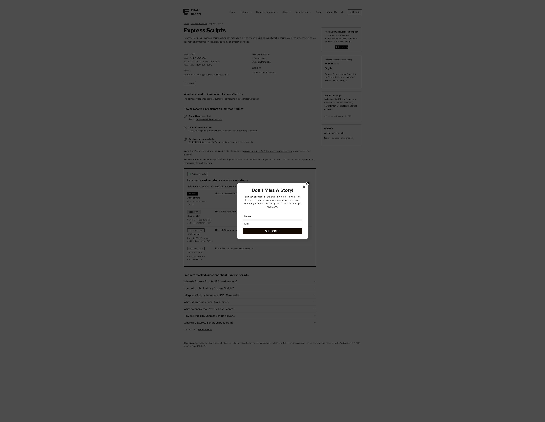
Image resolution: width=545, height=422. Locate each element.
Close (308, 183)
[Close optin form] (304, 187)
